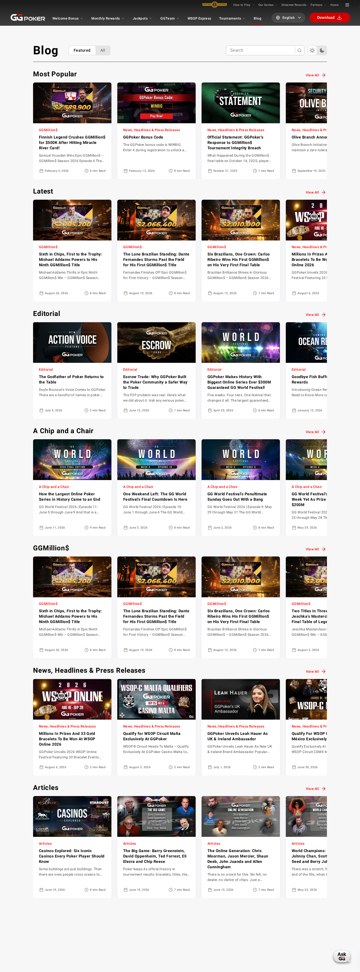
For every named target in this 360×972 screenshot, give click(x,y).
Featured (82, 50)
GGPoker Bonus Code (143, 137)
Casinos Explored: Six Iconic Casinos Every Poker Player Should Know (72, 856)
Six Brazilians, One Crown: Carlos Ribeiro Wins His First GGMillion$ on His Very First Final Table (238, 259)
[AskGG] (342, 955)
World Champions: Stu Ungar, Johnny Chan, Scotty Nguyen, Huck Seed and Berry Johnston (324, 856)
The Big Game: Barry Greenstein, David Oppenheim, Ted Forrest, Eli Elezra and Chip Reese (155, 856)
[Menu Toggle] (347, 5)
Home (334, 5)
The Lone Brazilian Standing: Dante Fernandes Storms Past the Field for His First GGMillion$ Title (156, 259)
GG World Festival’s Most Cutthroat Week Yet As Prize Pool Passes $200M (324, 499)
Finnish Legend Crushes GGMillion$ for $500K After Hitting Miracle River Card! (72, 142)
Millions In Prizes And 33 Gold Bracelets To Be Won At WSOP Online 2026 (320, 259)
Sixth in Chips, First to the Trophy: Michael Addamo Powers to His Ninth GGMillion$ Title (70, 259)
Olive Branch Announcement (318, 137)
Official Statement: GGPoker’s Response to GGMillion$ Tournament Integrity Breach (235, 142)
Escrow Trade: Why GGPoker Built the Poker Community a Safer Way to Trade (155, 382)
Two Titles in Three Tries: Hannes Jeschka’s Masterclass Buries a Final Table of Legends (323, 616)
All (102, 50)
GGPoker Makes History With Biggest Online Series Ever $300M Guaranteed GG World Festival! (239, 382)
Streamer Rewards (294, 5)
